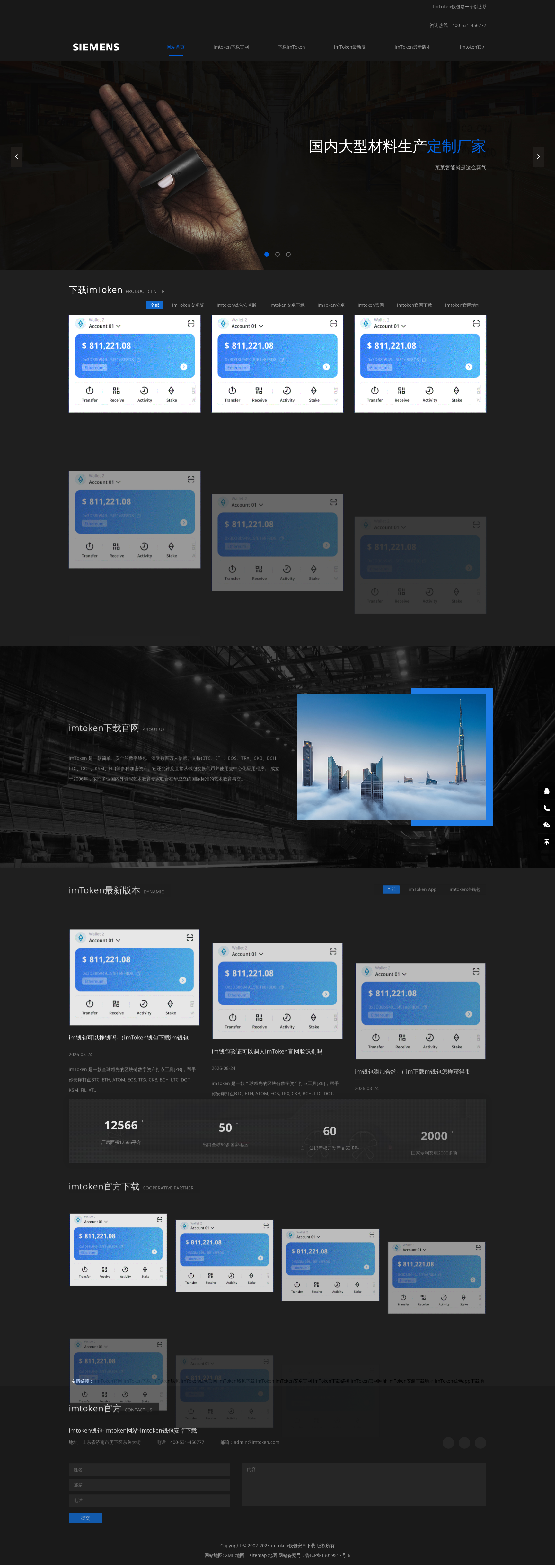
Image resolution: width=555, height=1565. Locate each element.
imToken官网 (108, 1381)
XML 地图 (234, 1555)
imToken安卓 (331, 305)
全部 (154, 305)
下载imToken (291, 47)
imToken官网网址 (369, 1381)
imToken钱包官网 (199, 1381)
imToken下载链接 (331, 1381)
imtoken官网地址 (462, 305)
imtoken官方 (473, 47)
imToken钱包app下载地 (459, 1381)
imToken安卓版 (188, 305)
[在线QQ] (546, 790)
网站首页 (176, 47)
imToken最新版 (350, 47)
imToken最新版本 (413, 47)
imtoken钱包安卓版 (237, 305)
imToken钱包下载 (236, 1381)
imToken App (423, 887)
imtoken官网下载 (414, 305)
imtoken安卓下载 (287, 305)
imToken (265, 1381)
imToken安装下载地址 (411, 1381)
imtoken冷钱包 (465, 887)
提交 (85, 1516)
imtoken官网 (371, 305)
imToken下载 (137, 1381)
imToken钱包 (166, 1381)
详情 (85, 794)
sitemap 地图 (263, 1555)
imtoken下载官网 (231, 47)
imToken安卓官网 (294, 1381)
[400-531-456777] (546, 808)
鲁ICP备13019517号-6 (327, 1555)
